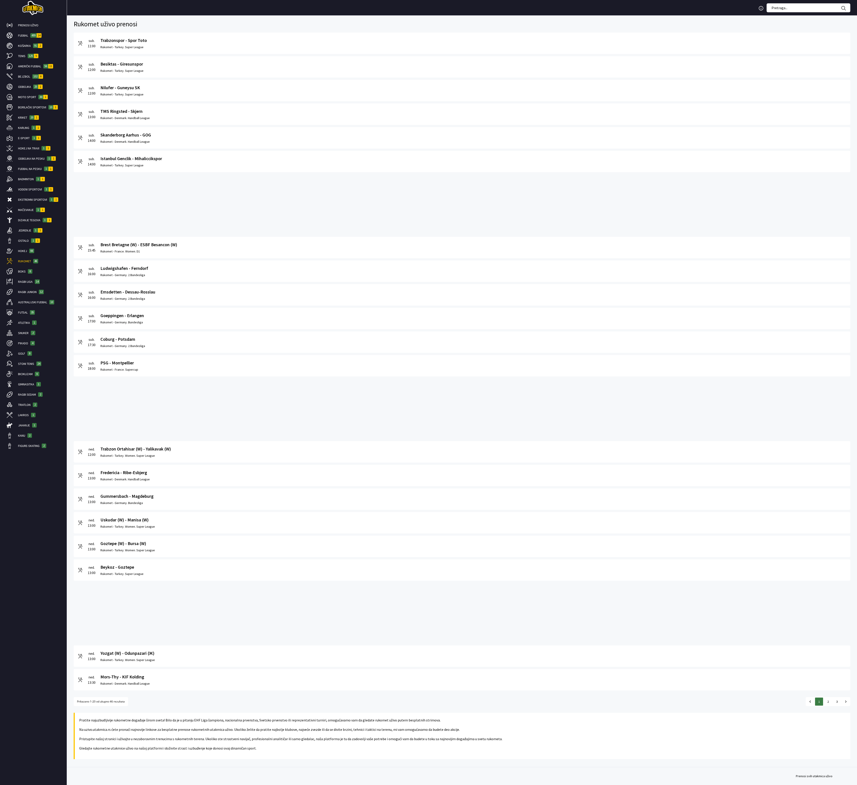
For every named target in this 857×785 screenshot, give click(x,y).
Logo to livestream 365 (33, 8)
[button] (33, 25)
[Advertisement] (207, 203)
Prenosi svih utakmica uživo (814, 776)
